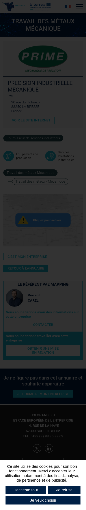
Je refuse (64, 490)
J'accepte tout (26, 490)
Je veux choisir (43, 500)
